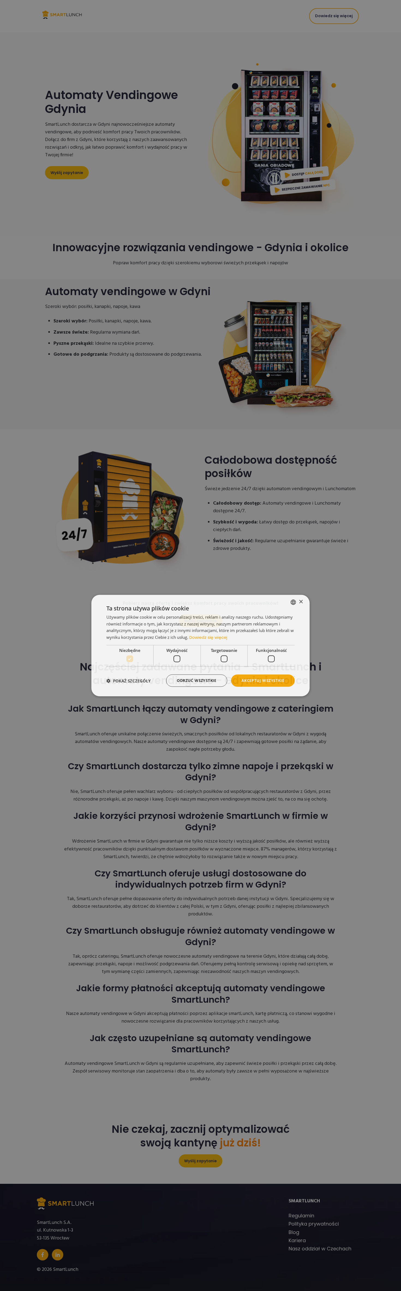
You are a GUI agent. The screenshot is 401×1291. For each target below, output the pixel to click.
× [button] (301, 602)
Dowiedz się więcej (208, 637)
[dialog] (200, 645)
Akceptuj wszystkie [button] (262, 680)
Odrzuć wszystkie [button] (196, 680)
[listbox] (293, 602)
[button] (128, 680)
